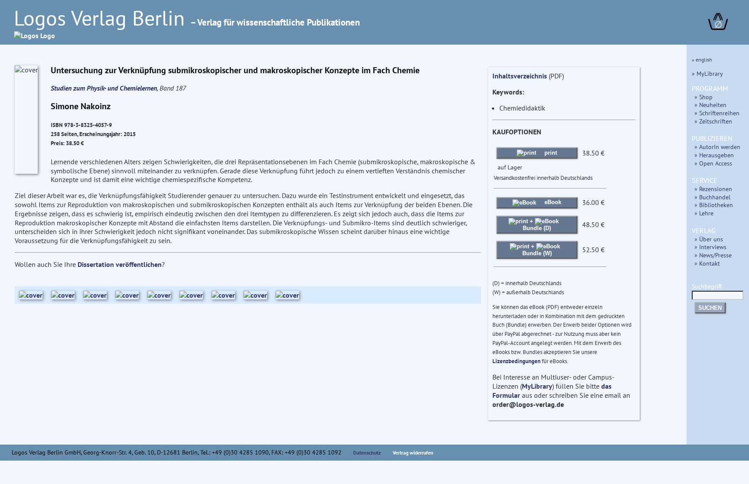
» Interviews (710, 247)
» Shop (703, 97)
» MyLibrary (707, 73)
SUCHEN (710, 308)
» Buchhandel (712, 197)
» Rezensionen (713, 189)
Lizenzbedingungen (516, 361)
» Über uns (708, 239)
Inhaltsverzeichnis (519, 75)
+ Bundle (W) (537, 250)
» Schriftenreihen (716, 113)
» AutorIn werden (717, 147)
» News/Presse (713, 255)
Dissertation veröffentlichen (120, 264)
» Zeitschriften (713, 121)
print (550, 152)
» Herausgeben (714, 155)
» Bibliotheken (713, 205)
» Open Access (713, 163)
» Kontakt (707, 263)
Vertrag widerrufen (413, 452)
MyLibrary (537, 386)
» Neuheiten (710, 105)
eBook (552, 202)
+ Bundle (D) (537, 224)
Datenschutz (367, 452)
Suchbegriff (707, 286)
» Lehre (703, 213)
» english (702, 59)
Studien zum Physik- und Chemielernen (104, 88)
